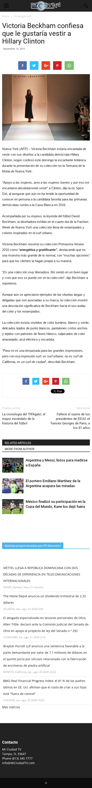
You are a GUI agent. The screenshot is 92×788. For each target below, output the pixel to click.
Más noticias (11, 707)
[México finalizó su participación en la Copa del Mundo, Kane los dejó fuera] (13, 506)
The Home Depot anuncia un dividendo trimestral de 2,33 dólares (44, 599)
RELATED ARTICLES (18, 443)
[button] (86, 6)
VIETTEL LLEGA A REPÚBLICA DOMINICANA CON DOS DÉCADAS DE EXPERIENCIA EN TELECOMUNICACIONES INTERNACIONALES (41, 574)
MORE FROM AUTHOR (19, 449)
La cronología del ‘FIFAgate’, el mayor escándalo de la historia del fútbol (23, 418)
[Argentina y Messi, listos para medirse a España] (13, 465)
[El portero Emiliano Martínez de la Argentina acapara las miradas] (13, 485)
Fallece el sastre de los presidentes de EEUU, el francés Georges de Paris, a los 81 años (70, 421)
